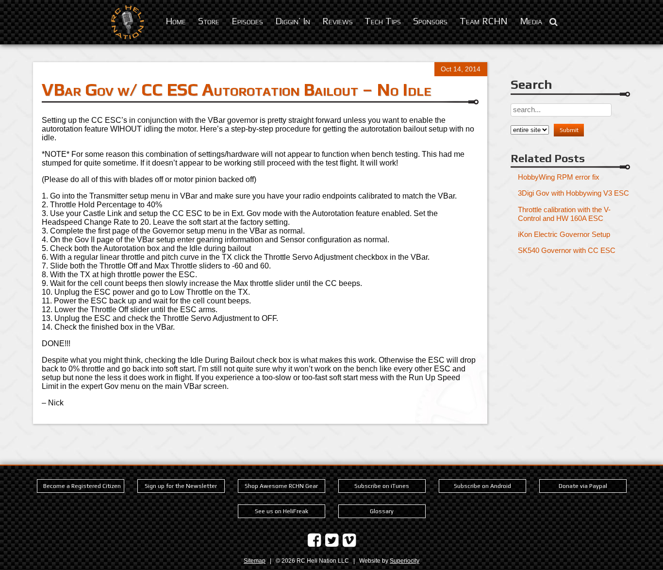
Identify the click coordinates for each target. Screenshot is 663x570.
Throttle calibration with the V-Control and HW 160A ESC (564, 213)
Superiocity (404, 560)
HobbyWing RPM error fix (558, 177)
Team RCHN (484, 20)
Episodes (247, 20)
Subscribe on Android (482, 486)
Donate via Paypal (583, 486)
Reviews (337, 20)
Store (208, 20)
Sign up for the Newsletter (181, 486)
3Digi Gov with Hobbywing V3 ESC (573, 193)
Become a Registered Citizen (82, 486)
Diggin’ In (292, 20)
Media (531, 20)
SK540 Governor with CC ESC (566, 250)
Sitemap (254, 560)
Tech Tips (383, 20)
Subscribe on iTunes (381, 486)
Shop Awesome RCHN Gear (281, 486)
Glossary (382, 511)
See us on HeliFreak (281, 511)
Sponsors (430, 20)
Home (176, 20)
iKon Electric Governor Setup (564, 234)
